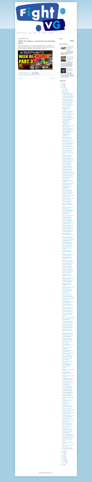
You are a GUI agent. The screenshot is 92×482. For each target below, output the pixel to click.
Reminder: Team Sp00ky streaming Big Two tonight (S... (67, 305)
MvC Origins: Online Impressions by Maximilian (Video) (67, 180)
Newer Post (20, 78)
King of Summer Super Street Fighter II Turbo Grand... (67, 264)
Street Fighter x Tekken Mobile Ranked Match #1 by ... (68, 240)
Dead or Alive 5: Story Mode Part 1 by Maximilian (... (67, 156)
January (63, 462)
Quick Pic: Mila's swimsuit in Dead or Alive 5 (67, 427)
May (63, 456)
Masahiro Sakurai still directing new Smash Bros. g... (68, 288)
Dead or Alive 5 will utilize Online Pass (67, 348)
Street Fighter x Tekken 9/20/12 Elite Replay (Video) (68, 279)
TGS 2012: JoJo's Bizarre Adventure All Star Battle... (67, 220)
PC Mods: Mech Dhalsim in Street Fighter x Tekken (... (67, 390)
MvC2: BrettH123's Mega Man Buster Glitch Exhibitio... (67, 211)
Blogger (51, 472)
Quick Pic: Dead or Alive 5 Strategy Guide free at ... (67, 218)
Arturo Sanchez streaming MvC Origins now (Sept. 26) (68, 175)
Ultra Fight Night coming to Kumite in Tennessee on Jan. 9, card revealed (70, 59)
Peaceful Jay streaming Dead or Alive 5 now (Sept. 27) (67, 159)
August (63, 450)
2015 (62, 82)
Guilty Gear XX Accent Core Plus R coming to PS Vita (67, 424)
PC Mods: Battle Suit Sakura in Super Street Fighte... (68, 302)
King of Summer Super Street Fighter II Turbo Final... (67, 255)
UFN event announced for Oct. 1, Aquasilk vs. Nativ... (68, 223)
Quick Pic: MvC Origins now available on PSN (67, 208)
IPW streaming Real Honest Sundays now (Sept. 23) (67, 243)
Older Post (53, 78)
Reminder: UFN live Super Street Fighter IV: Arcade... (67, 339)
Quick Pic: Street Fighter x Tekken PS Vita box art (67, 138)
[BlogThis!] (33, 73)
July (63, 452)
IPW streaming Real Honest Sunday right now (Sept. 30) (68, 100)
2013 (62, 86)
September (64, 92)
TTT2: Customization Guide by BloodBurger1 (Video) (68, 435)
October (63, 90)
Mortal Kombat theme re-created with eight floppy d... (68, 406)
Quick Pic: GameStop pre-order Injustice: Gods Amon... (68, 114)
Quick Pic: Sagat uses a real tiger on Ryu (67, 342)
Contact (44, 32)
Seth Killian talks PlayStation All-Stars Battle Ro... (67, 364)
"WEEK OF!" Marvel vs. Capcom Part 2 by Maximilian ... (66, 123)
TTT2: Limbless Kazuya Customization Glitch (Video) (68, 172)
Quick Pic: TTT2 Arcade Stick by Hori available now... (67, 387)
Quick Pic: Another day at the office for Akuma (67, 178)
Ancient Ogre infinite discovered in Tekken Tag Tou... (67, 345)
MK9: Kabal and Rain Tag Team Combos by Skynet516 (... (67, 187)
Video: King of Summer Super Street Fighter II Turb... (67, 226)
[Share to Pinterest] (38, 73)
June (63, 454)
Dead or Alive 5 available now (67, 215)
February (64, 461)
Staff (39, 32)
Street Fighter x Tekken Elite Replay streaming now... (67, 281)
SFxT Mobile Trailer (65, 292)
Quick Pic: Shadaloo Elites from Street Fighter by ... (68, 126)
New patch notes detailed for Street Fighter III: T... (67, 120)
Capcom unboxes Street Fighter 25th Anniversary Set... (67, 330)
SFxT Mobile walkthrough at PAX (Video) (67, 401)
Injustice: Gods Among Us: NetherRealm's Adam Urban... (67, 258)
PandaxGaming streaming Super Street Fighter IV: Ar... (68, 327)
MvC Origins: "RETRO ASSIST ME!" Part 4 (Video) (68, 228)
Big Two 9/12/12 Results (66, 408)
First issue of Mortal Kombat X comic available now (70, 70)
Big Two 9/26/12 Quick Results (68, 148)
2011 (62, 464)
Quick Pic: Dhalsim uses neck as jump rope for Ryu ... (67, 105)
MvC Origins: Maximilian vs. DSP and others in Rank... (67, 167)
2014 (62, 84)
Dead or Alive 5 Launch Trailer (68, 316)
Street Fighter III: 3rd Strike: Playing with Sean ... (67, 432)
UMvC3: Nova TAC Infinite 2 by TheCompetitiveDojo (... (68, 246)
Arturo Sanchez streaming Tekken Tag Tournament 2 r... (68, 448)
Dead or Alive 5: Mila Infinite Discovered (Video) (67, 164)
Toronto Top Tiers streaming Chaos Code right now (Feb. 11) (70, 48)
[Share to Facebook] (36, 73)
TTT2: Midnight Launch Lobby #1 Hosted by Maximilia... (67, 416)
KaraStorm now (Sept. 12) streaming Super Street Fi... (67, 429)
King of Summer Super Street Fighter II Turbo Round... (67, 356)
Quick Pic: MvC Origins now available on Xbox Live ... (67, 193)
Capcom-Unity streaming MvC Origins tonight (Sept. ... (68, 184)
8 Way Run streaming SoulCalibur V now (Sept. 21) (67, 275)
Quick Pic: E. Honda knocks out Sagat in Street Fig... (68, 382)
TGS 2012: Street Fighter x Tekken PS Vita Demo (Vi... (67, 267)
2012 (62, 87)
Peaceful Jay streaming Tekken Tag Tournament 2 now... (68, 438)
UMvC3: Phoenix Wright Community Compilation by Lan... (67, 204)
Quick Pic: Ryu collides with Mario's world (67, 362)
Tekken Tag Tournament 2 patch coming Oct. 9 (67, 201)
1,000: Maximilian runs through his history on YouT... (68, 196)
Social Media (51, 32)
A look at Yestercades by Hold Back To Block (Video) (67, 146)
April (63, 457)
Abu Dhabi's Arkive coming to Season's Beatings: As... (67, 231)
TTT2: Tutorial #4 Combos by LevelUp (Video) (67, 384)
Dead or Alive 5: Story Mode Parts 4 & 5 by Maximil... (67, 103)
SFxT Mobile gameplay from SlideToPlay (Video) (67, 336)
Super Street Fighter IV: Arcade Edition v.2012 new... (68, 319)
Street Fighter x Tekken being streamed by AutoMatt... (67, 112)
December (64, 89)
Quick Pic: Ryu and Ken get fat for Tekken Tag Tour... (68, 410)
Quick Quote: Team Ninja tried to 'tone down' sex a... (67, 161)
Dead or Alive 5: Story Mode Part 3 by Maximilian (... (67, 129)
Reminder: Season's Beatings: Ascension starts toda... (68, 144)
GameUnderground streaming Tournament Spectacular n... (68, 97)
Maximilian (29, 45)
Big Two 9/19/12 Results (66, 294)
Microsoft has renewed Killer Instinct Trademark (67, 351)
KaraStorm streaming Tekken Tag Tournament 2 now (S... (68, 334)
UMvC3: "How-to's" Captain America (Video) (67, 359)
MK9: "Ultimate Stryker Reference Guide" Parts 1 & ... (68, 234)
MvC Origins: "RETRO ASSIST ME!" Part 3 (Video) (68, 354)
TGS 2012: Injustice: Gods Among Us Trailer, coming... (68, 296)
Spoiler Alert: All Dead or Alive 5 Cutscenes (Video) (67, 199)
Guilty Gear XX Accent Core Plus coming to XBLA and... (67, 238)
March (63, 459)
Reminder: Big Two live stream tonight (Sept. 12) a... (68, 413)
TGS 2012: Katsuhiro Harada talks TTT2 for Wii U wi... (67, 272)
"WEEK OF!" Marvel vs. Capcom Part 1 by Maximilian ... (66, 134)
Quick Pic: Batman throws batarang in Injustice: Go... (67, 290)
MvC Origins (38, 74)
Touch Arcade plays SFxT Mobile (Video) (67, 213)
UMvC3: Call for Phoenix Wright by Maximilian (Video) (66, 284)
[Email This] (32, 73)
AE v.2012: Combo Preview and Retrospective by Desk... (68, 117)
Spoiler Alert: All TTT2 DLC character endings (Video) (67, 395)
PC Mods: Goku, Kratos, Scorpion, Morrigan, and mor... (67, 251)
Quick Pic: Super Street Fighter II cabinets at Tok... (68, 299)
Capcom (22, 74)
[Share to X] (35, 73)
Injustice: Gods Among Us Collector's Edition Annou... (67, 191)
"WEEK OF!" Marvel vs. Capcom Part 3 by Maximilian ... (66, 108)
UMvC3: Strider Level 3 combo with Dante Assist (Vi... (68, 141)
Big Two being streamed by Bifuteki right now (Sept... (67, 170)
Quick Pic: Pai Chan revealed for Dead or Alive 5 (67, 419)
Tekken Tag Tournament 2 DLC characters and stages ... (68, 311)
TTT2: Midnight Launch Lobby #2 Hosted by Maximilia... (67, 379)
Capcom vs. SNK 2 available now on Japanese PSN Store (67, 314)
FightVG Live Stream (21, 32)
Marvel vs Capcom (28, 74)
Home (29, 32)
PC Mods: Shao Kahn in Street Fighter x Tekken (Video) (68, 94)
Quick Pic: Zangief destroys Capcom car (67, 248)
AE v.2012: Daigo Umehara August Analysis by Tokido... (68, 322)
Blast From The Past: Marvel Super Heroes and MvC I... (67, 261)
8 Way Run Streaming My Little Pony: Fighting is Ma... (68, 132)
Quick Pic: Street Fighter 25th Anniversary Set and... (67, 308)
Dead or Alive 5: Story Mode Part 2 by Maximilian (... (67, 151)
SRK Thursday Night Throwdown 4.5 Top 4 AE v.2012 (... (67, 373)
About (34, 32)
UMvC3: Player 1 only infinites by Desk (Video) (68, 421)
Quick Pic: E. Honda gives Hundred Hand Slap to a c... (68, 269)
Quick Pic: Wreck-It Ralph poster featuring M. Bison (67, 325)
